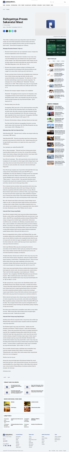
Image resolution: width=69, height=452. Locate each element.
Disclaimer (60, 450)
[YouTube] (8, 445)
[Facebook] (5, 445)
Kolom (43, 442)
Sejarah (43, 441)
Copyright (64, 450)
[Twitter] (3, 445)
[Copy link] (15, 31)
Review (43, 439)
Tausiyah (30, 447)
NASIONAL (8, 5)
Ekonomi (17, 445)
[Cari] (51, 2)
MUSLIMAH (39, 5)
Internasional (18, 436)
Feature (17, 441)
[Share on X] (7, 31)
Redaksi (43, 444)
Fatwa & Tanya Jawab (32, 439)
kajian (9, 377)
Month (58, 61)
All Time (63, 61)
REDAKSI (48, 5)
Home (4, 9)
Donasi (57, 450)
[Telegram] (10, 445)
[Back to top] (67, 450)
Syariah (30, 438)
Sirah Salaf (31, 445)
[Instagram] (7, 445)
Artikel (43, 436)
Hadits (30, 441)
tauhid (5, 377)
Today (49, 61)
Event (56, 441)
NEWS (4, 5)
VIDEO (52, 5)
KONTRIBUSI (34, 5)
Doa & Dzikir (31, 442)
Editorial (17, 442)
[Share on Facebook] (4, 31)
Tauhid (30, 436)
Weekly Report (18, 447)
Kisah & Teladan (44, 438)
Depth (17, 439)
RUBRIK (22, 5)
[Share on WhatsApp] (10, 31)
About (50, 450)
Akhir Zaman (31, 444)
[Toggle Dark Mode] (65, 2)
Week (54, 61)
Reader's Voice (57, 438)
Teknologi (17, 444)
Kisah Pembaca (57, 439)
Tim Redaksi (53, 450)
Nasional (17, 438)
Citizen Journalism (58, 436)
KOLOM (44, 5)
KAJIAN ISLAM (28, 5)
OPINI (19, 5)
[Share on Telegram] (12, 31)
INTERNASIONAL (14, 5)
